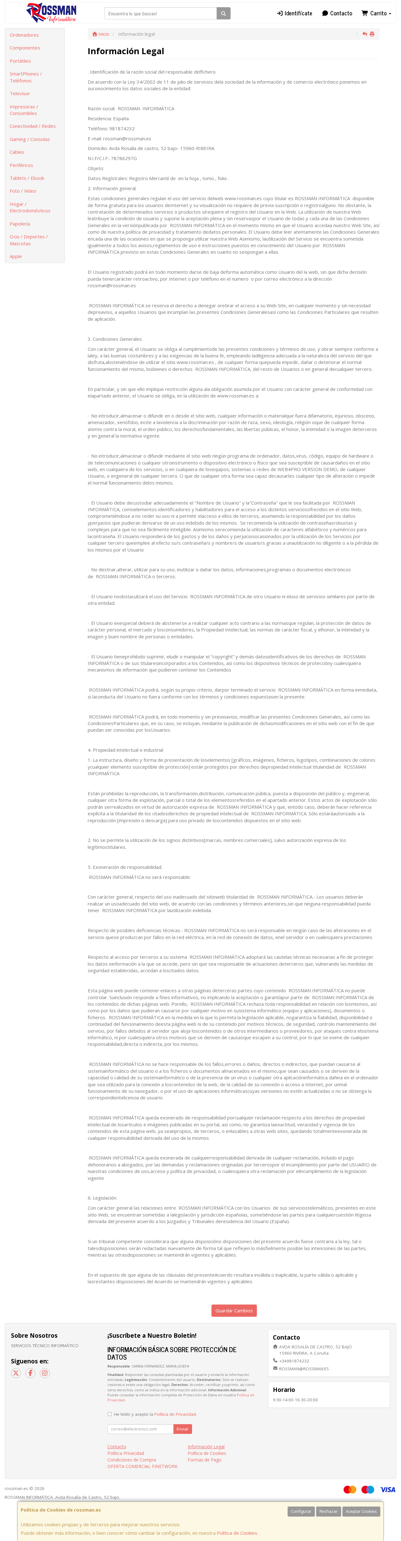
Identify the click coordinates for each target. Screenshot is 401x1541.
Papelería (20, 224)
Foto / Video (23, 191)
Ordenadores (24, 35)
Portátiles (20, 61)
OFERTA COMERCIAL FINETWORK (142, 1466)
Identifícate (297, 13)
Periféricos (21, 165)
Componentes (25, 47)
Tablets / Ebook (27, 178)
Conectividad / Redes (33, 126)
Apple (16, 256)
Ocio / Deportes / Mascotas (29, 239)
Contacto (340, 13)
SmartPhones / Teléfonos (26, 76)
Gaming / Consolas (30, 139)
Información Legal (206, 1447)
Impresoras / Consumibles (24, 109)
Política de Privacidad (175, 1414)
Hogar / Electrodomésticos (30, 207)
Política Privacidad (125, 1453)
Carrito (378, 13)
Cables (17, 152)
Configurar (301, 1511)
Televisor (20, 93)
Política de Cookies (237, 1533)
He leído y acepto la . (155, 1414)
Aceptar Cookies (361, 1511)
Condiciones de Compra (131, 1460)
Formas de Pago (204, 1460)
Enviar (183, 1429)
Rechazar (329, 1511)
